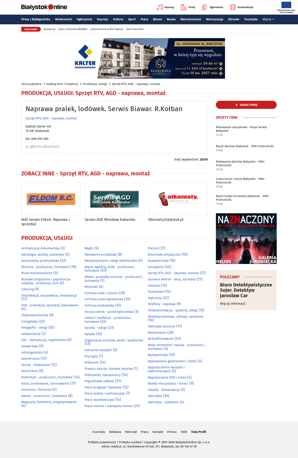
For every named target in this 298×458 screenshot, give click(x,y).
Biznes (157, 19)
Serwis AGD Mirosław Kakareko (110, 220)
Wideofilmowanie (161, 339)
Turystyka (251, 19)
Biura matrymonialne (37, 273)
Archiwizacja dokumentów (40, 248)
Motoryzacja (214, 19)
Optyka (90, 334)
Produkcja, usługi (95, 84)
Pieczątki (91, 356)
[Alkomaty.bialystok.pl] (178, 199)
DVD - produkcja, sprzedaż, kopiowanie (49, 305)
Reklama (115, 432)
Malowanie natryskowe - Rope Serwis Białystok (241, 129)
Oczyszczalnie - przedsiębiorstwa (109, 312)
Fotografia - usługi (34, 327)
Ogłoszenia (216, 7)
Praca (144, 19)
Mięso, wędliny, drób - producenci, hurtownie (110, 269)
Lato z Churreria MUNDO (73, 29)
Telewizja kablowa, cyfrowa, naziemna (175, 317)
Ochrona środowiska (99, 305)
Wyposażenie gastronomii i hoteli (172, 361)
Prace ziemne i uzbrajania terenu (109, 406)
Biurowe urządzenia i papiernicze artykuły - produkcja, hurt (46, 281)
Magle (89, 248)
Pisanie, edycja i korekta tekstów (109, 369)
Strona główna (31, 84)
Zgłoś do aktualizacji (44, 146)
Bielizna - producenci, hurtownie (45, 267)
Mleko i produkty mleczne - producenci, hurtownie (114, 279)
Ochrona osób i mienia (101, 293)
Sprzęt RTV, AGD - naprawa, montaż (136, 84)
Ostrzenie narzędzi (98, 350)
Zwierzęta (155, 396)
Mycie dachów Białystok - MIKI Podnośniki (245, 146)
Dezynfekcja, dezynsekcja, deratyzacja (49, 295)
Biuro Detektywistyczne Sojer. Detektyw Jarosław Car (246, 290)
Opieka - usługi (96, 328)
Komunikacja (245, 7)
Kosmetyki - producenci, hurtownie (47, 377)
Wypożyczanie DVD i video (167, 377)
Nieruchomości (190, 19)
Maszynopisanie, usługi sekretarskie (111, 261)
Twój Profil (198, 432)
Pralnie (153, 248)
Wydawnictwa (158, 355)
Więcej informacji (232, 304)
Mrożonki (91, 287)
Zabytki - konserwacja (164, 390)
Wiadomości (63, 19)
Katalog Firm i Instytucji (62, 84)
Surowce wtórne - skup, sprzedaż (172, 279)
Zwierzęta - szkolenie (163, 402)
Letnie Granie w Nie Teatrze (107, 29)
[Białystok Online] (44, 7)
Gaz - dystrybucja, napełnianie (43, 340)
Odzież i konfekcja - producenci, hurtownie (108, 320)
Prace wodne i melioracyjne (105, 393)
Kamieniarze (30, 358)
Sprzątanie (156, 267)
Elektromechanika (34, 315)
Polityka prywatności (102, 442)
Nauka (171, 19)
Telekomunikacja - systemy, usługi (172, 310)
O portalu (98, 432)
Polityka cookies (130, 442)
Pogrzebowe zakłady (99, 381)
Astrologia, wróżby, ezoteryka (42, 254)
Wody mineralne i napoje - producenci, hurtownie (176, 347)
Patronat (131, 432)
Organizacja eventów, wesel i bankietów (114, 340)
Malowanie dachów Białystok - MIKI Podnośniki (240, 163)
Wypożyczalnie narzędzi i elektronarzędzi (166, 369)
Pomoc (172, 432)
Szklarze (154, 285)
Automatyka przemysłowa (40, 261)
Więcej (267, 19)
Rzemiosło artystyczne (164, 254)
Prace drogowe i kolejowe (103, 387)
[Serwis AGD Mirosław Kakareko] (114, 199)
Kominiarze (29, 371)
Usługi (219, 135)
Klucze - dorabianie (35, 365)
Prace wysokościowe (99, 400)
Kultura (118, 19)
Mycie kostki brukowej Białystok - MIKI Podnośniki (242, 198)
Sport (132, 19)
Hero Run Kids (135, 29)
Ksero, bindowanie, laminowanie (45, 383)
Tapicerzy (155, 298)
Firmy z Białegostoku (35, 19)
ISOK (184, 432)
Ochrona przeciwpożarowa (104, 299)
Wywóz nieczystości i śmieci (168, 383)
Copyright (150, 442)
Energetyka (29, 321)
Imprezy (169, 7)
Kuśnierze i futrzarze (36, 389)
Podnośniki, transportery (103, 375)
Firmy (192, 7)
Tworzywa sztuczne (161, 326)
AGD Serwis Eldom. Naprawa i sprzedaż (45, 222)
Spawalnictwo (158, 261)
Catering (27, 289)
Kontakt (157, 432)
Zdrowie (233, 19)
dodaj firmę (249, 105)
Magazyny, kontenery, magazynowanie (49, 402)
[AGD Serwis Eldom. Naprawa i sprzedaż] (51, 199)
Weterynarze (157, 333)
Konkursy (49, 29)
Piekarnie (92, 362)
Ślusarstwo (156, 292)
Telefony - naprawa (162, 304)
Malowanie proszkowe (101, 254)
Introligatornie (32, 352)
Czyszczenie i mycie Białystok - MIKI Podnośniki (240, 180)
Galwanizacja (31, 334)
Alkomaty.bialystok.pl (165, 220)
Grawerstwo (29, 346)
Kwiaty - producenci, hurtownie (44, 396)
